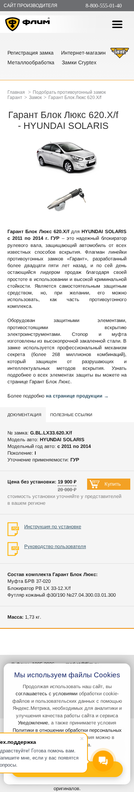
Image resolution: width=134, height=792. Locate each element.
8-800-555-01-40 (104, 6)
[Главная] (28, 25)
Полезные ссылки (71, 414)
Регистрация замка (30, 53)
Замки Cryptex (79, 62)
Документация (24, 414)
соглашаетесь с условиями (46, 693)
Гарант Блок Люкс (49, 381)
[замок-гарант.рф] (119, 57)
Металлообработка (30, 62)
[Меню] (117, 24)
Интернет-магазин (83, 53)
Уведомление (33, 723)
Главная (16, 92)
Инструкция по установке (52, 526)
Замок (35, 97)
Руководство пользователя (55, 546)
